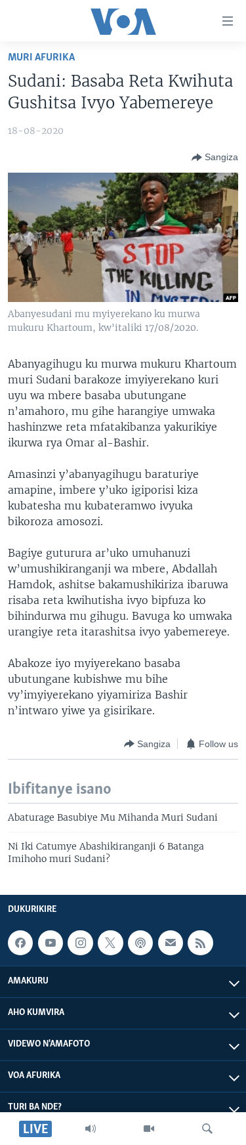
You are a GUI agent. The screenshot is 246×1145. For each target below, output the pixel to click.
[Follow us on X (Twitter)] (110, 942)
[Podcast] (140, 942)
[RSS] (200, 942)
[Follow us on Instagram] (80, 942)
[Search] (207, 1128)
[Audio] (90, 1128)
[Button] (215, 157)
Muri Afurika (41, 57)
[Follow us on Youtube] (50, 942)
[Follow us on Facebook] (20, 942)
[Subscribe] (170, 942)
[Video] (149, 1128)
